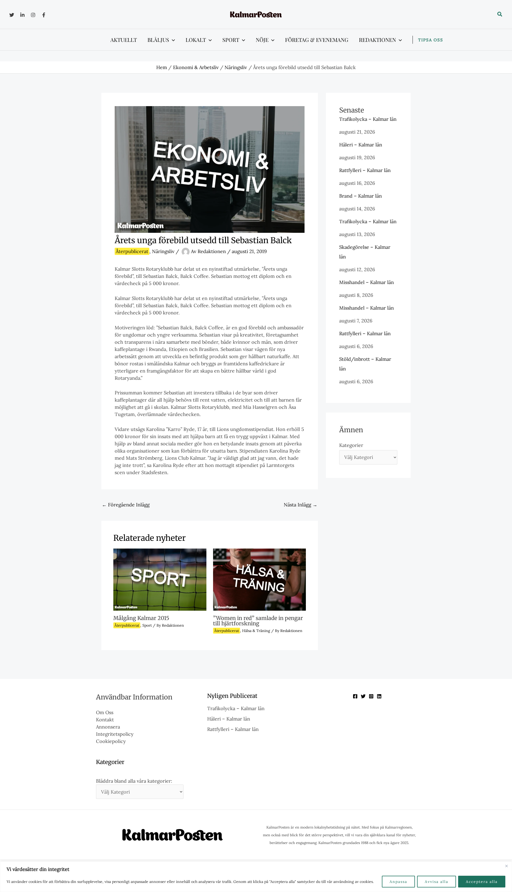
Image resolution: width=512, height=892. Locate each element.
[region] (256, 876)
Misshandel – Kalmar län (366, 282)
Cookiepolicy (111, 741)
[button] (500, 14)
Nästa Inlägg (300, 505)
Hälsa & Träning (256, 630)
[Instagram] (33, 15)
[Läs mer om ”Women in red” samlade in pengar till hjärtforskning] (259, 579)
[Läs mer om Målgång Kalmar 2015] (159, 579)
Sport (147, 625)
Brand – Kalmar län (360, 196)
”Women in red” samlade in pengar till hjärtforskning (258, 621)
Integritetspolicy (115, 734)
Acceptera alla (482, 881)
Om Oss (104, 712)
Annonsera (108, 727)
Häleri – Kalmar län (360, 145)
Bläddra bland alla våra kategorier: (134, 781)
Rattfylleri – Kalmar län (365, 170)
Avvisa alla (436, 881)
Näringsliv (163, 251)
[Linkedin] (22, 15)
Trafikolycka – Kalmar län (368, 119)
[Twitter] (11, 15)
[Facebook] (43, 15)
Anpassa (398, 881)
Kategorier (351, 445)
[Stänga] (506, 866)
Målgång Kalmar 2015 (141, 618)
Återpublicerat (132, 251)
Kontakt (105, 720)
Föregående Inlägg (126, 505)
